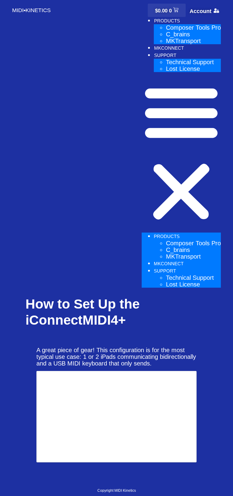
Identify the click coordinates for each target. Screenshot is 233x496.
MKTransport (183, 41)
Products (167, 20)
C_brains (178, 34)
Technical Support (190, 62)
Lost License (183, 68)
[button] (181, 152)
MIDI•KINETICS (31, 10)
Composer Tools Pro (193, 27)
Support (165, 55)
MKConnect (169, 48)
